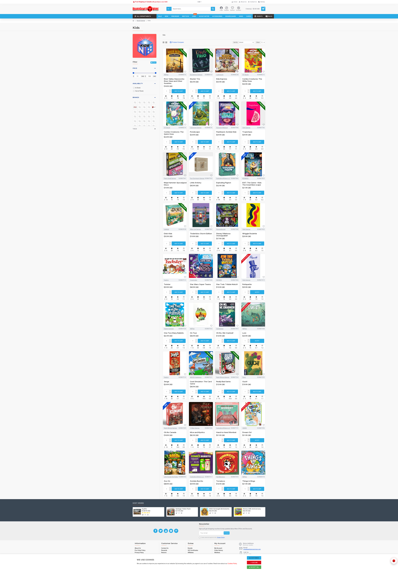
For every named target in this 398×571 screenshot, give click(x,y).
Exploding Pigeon (223, 183)
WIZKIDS (219, 280)
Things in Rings (248, 481)
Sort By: (236, 42)
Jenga (166, 382)
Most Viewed (138, 503)
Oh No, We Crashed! (224, 333)
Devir (244, 377)
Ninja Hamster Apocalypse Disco (175, 184)
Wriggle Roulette (249, 234)
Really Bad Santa (223, 382)
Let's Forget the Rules (171, 477)
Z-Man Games (194, 428)
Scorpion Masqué (222, 127)
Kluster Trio (195, 79)
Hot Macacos (220, 477)
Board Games (141, 20)
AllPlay (166, 75)
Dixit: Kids (168, 234)
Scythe (144, 509)
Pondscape (195, 132)
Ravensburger (221, 229)
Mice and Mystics (197, 432)
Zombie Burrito (196, 481)
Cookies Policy (232, 563)
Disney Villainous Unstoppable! (223, 235)
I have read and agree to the (213, 537)
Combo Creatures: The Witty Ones (252, 80)
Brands (136, 97)
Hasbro (166, 280)
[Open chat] (394, 561)
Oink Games (246, 127)
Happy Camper (169, 329)
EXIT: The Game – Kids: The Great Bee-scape (252, 184)
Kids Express (221, 79)
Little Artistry (195, 183)
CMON (244, 428)
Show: (258, 42)
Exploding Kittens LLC (223, 178)
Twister (167, 284)
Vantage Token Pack (183, 509)
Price (135, 68)
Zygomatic (193, 280)
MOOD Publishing (195, 377)
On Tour (193, 333)
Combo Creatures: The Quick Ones (174, 133)
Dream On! (247, 432)
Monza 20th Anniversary (252, 509)
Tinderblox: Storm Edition (201, 234)
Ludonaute (219, 75)
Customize (255, 558)
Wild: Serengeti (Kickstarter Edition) (220, 509)
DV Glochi (245, 75)
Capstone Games (195, 127)
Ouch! (244, 382)
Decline (255, 562)
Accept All (254, 567)
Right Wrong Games (222, 377)
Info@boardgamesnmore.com (252, 549)
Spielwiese (219, 329)
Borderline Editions (196, 75)
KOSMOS (245, 178)
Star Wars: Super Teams (200, 284)
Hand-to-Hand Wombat (226, 432)
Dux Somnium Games (197, 178)
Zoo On (167, 481)
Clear (154, 62)
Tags (135, 129)
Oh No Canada (170, 432)
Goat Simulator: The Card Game (201, 383)
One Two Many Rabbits (174, 333)
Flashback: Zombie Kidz (226, 132)
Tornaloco (220, 481)
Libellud (166, 229)
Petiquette (247, 284)
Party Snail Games (170, 178)
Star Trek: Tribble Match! (227, 284)
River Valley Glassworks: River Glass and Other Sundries (174, 81)
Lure (244, 333)
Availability (138, 83)
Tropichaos (247, 132)
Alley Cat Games (195, 229)
